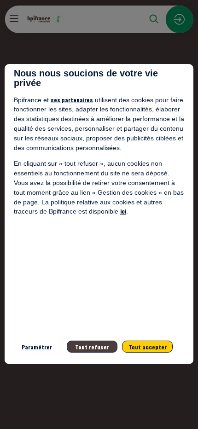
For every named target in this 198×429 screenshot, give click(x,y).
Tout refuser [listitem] (92, 347)
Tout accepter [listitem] (147, 347)
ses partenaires (72, 100)
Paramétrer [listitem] (37, 347)
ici (123, 211)
